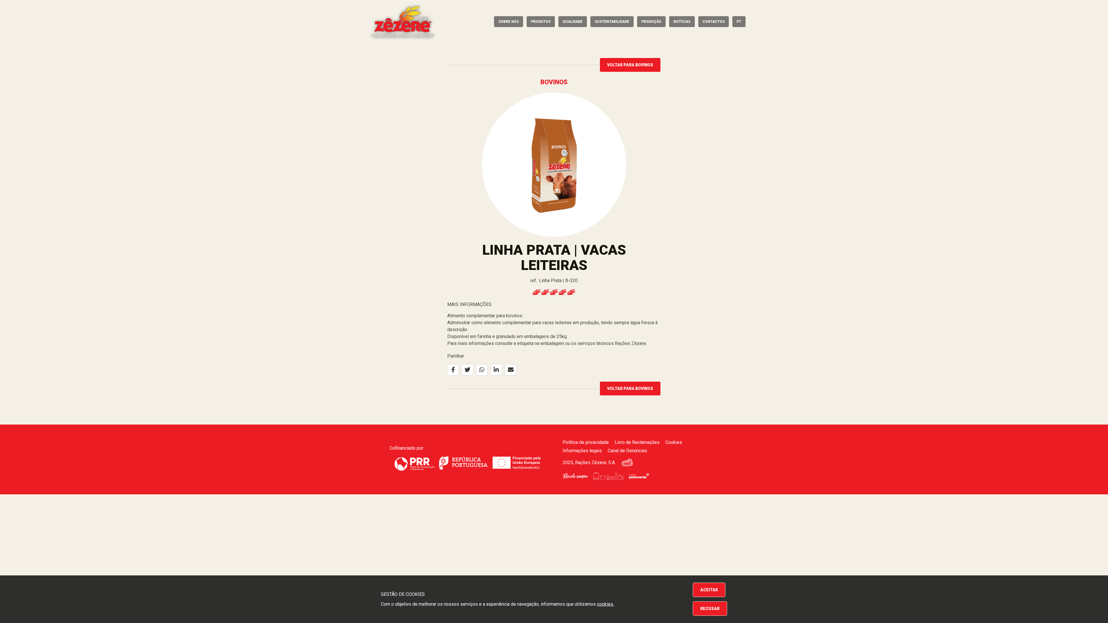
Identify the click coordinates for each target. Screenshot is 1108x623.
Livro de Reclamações (637, 442)
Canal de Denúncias (627, 450)
